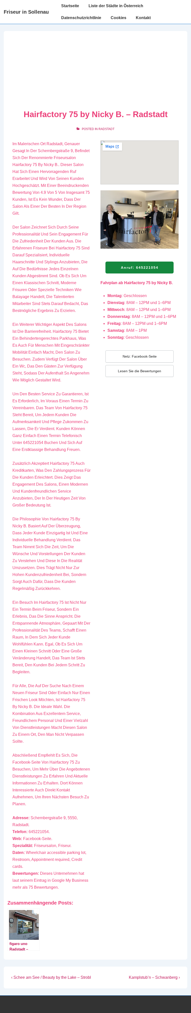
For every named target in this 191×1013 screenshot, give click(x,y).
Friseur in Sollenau (26, 12)
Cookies (118, 18)
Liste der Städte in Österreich (116, 6)
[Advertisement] (95, 72)
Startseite (70, 6)
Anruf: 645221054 (139, 268)
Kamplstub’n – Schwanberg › (154, 977)
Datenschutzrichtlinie (81, 18)
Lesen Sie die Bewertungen (139, 371)
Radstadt (106, 129)
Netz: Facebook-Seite (140, 356)
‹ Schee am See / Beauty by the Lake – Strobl (51, 977)
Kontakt (143, 18)
